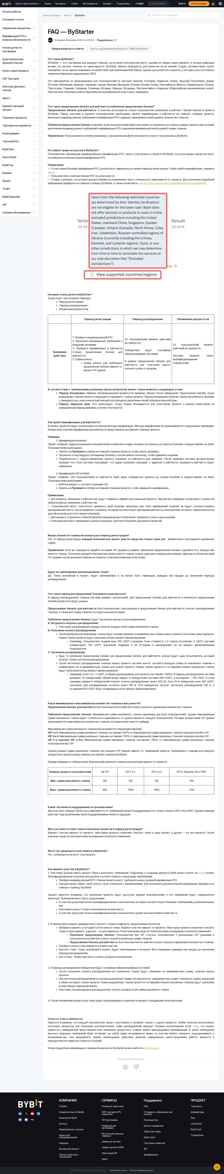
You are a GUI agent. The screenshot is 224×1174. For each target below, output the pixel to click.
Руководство (151, 1120)
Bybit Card (196, 1129)
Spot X (67, 15)
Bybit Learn (149, 1137)
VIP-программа (110, 1120)
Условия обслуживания (118, 1170)
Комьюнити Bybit (68, 1118)
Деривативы (197, 1112)
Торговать (196, 1106)
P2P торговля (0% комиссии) (111, 1113)
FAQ (146, 1106)
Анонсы (63, 1123)
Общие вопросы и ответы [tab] (68, 48)
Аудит (105, 1159)
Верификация (151, 1154)
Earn (193, 1118)
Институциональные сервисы (113, 1134)
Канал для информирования (68, 1136)
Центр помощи (51, 15)
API (145, 1149)
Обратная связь (152, 1131)
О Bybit (62, 1106)
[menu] (19, 112)
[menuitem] (19, 11)
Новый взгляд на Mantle (71, 1112)
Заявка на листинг (111, 1141)
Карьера (63, 1143)
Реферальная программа (109, 1126)
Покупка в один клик (112, 1106)
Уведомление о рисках (71, 1129)
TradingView (197, 1135)
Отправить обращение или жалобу (158, 1113)
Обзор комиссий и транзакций (68, 1155)
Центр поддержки (154, 1125)
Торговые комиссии (154, 1143)
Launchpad (196, 1123)
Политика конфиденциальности (141, 1170)
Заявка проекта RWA (113, 1147)
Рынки (48, 3)
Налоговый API (109, 1153)
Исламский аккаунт (69, 1149)
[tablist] (131, 48)
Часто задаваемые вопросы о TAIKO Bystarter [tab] (119, 48)
